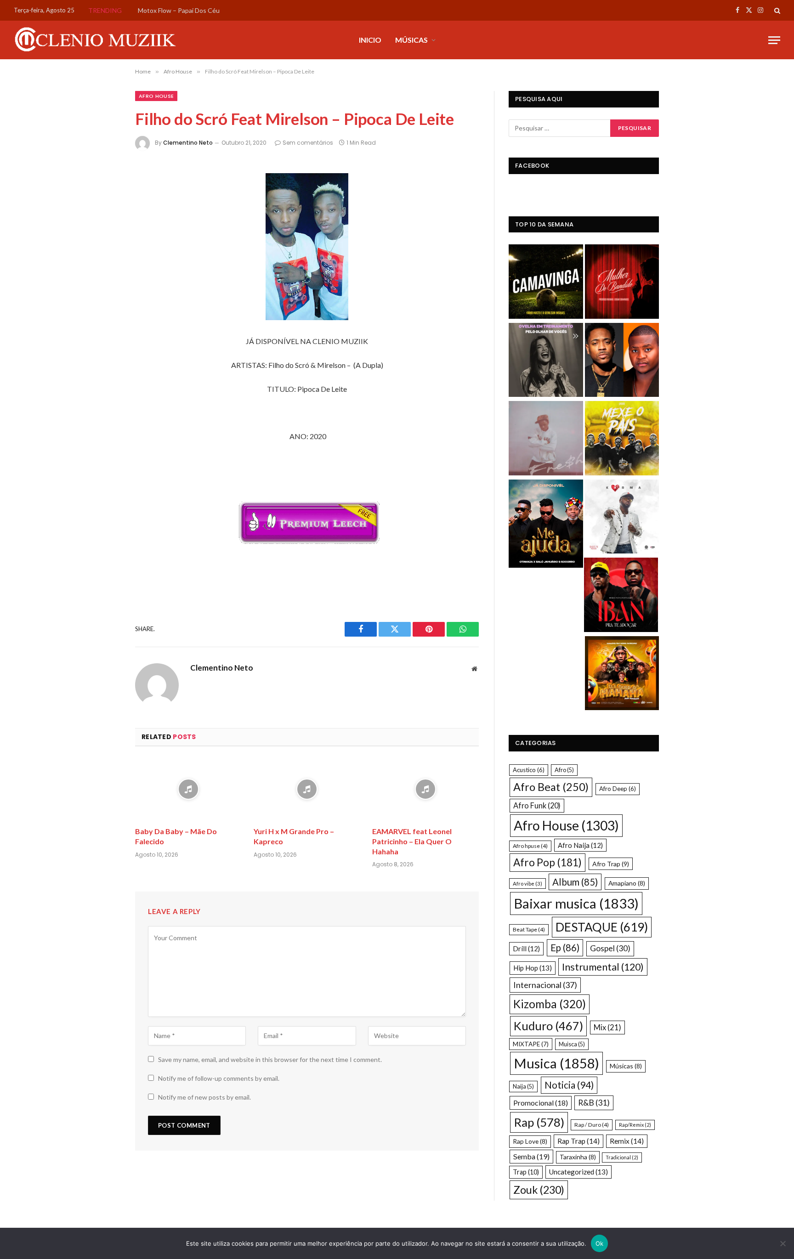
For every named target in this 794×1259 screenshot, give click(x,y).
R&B (594, 1102)
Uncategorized (578, 1172)
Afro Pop (547, 862)
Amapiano (626, 883)
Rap (539, 1122)
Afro (564, 769)
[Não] (782, 1243)
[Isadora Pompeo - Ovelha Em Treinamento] (546, 361)
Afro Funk (537, 805)
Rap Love (530, 1141)
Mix (607, 1027)
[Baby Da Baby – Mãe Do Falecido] (188, 789)
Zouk (538, 1189)
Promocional (540, 1102)
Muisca (572, 1044)
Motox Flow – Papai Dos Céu (179, 10)
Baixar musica (576, 903)
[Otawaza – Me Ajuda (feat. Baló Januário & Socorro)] (546, 525)
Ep (564, 947)
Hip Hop (532, 968)
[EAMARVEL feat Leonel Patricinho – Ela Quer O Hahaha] (425, 789)
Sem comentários (308, 143)
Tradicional (622, 1157)
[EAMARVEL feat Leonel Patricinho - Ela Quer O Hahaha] (622, 674)
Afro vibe (527, 883)
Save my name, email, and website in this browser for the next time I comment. (270, 1059)
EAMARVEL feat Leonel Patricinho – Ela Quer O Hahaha (412, 841)
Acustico (528, 769)
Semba (531, 1156)
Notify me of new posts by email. (204, 1097)
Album (575, 881)
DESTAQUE (602, 927)
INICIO (370, 39)
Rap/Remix (635, 1125)
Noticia (569, 1084)
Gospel (610, 948)
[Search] (776, 10)
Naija (523, 1086)
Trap (526, 1172)
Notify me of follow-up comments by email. (218, 1078)
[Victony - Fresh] (546, 439)
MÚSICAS (411, 39)
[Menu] (774, 40)
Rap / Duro (591, 1124)
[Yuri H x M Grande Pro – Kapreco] (307, 789)
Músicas (626, 1066)
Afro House (156, 96)
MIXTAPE (531, 1044)
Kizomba (549, 1004)
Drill (526, 948)
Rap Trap (578, 1141)
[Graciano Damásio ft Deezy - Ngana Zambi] (622, 361)
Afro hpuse (530, 845)
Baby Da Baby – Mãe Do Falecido (176, 836)
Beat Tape (529, 929)
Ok (600, 1243)
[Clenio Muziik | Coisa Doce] (99, 40)
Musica (556, 1063)
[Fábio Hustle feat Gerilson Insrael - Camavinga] (546, 282)
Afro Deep (617, 788)
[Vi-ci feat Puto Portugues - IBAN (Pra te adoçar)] (621, 596)
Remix (627, 1141)
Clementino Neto (188, 143)
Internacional (545, 985)
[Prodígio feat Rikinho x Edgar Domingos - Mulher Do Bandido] (622, 282)
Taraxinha (578, 1157)
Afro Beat (551, 786)
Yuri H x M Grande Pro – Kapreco (294, 836)
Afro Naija (580, 845)
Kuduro (548, 1026)
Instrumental (603, 967)
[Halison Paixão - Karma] (622, 518)
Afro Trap (610, 864)
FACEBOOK (532, 165)
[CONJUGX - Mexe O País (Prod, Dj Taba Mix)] (622, 439)
